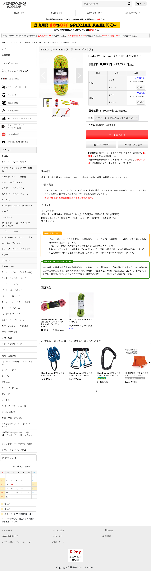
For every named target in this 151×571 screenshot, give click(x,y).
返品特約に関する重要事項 (103, 124)
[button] (43, 75)
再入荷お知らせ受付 (137, 81)
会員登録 (94, 152)
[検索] (129, 3)
